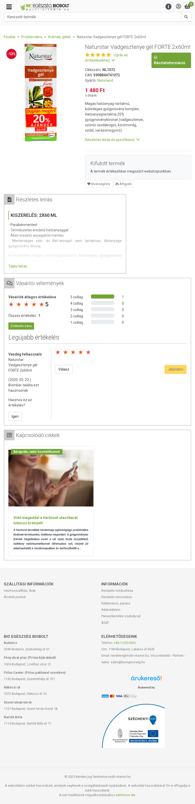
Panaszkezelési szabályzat (121, 616)
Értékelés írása (21, 326)
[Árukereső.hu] (146, 680)
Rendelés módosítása (117, 591)
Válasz (63, 369)
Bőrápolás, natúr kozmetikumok (36, 452)
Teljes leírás (17, 266)
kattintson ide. (126, 795)
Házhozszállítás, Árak (20, 591)
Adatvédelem (110, 610)
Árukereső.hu (146, 687)
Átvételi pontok (15, 597)
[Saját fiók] (178, 6)
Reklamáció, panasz (116, 603)
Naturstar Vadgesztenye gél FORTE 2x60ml (22, 365)
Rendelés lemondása (116, 597)
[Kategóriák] (9, 7)
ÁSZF (105, 623)
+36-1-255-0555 (125, 643)
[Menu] (169, 6)
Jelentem (175, 369)
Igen (15, 416)
